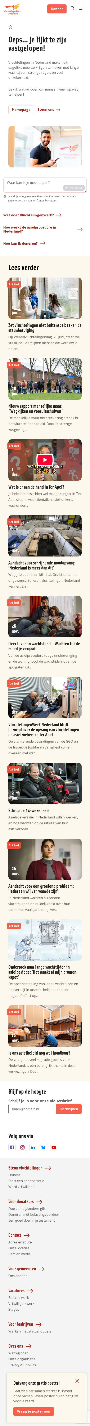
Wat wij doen (18, 1353)
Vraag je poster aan (33, 1411)
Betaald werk (18, 1297)
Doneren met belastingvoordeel (33, 1214)
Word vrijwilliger (21, 1186)
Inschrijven (69, 1109)
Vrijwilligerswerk (21, 1303)
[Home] (10, 27)
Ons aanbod (17, 1275)
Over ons (15, 1346)
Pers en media (19, 1254)
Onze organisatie (21, 1359)
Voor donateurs (21, 1201)
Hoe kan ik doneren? (20, 243)
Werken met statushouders (29, 1331)
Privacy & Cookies (22, 1365)
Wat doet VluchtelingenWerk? (28, 215)
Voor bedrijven (20, 1324)
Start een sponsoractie (26, 1181)
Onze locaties (18, 1248)
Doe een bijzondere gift (26, 1208)
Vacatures (16, 1290)
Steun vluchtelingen (25, 1167)
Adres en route (20, 1242)
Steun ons (45, 109)
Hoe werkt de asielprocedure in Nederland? (29, 229)
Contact (14, 1235)
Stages (13, 1309)
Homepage (21, 109)
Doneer (57, 9)
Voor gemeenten (22, 1268)
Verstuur (76, 188)
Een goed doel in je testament (31, 1220)
